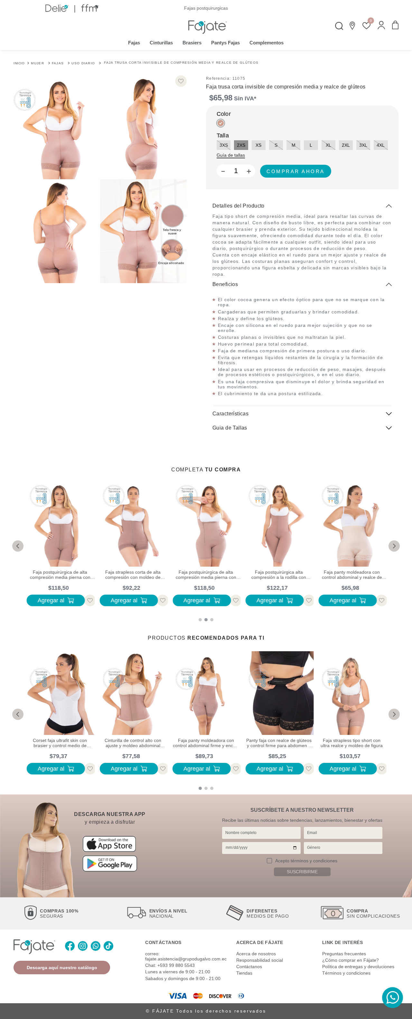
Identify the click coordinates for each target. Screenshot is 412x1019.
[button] (381, 25)
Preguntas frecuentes (344, 953)
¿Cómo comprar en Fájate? (350, 960)
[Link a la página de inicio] (19, 62)
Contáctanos (249, 966)
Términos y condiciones (346, 973)
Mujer (37, 63)
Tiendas (244, 973)
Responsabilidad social (259, 960)
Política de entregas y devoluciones (358, 966)
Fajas (58, 63)
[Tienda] (353, 26)
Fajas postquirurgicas (206, 8)
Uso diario (83, 63)
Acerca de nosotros (256, 953)
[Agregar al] (295, 171)
